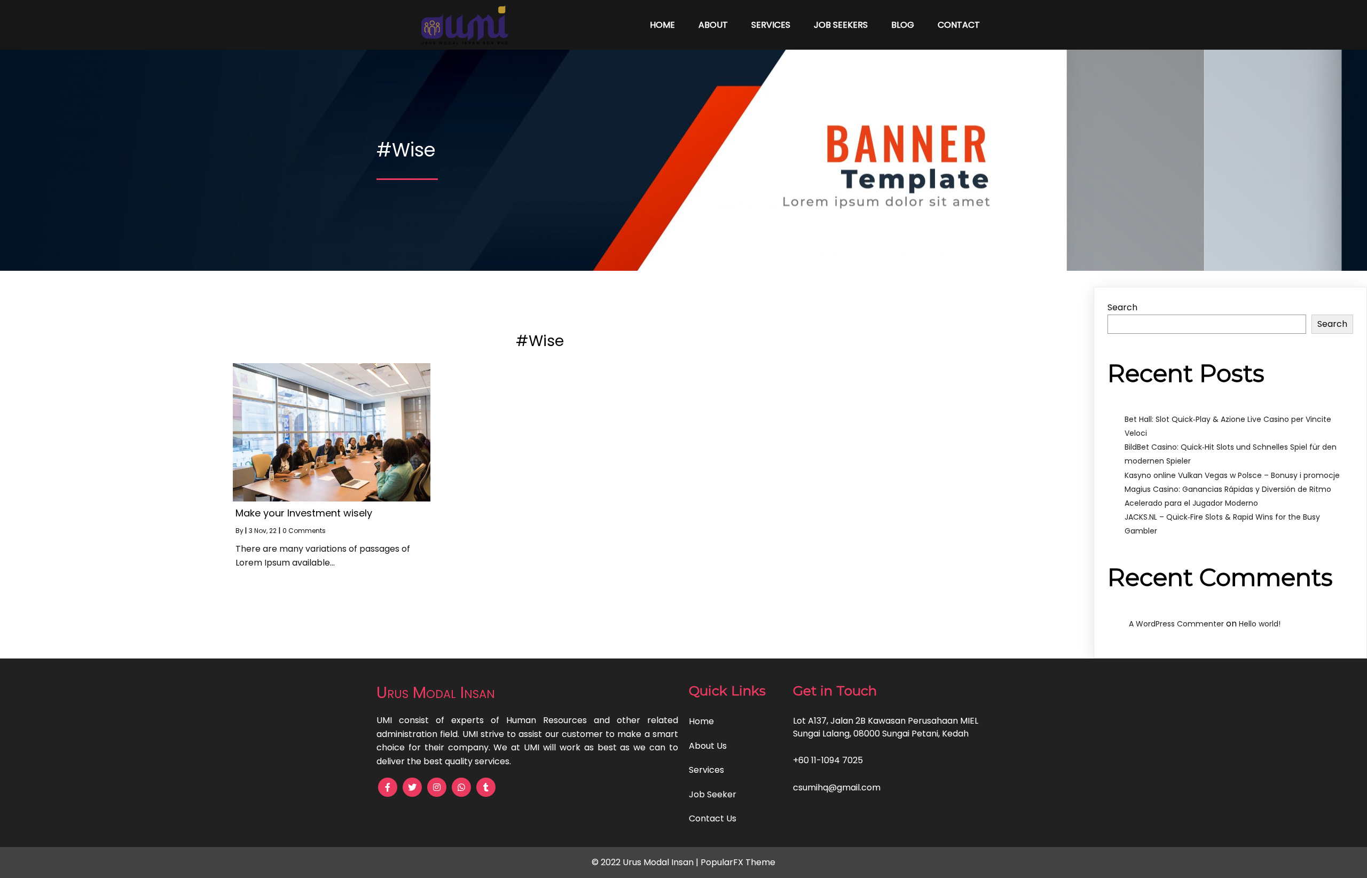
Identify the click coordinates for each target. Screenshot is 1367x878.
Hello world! (1259, 623)
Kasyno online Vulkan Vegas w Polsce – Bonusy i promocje (1232, 475)
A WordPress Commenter (1176, 623)
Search (1122, 307)
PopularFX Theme (738, 862)
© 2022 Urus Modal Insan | (646, 862)
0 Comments (304, 530)
